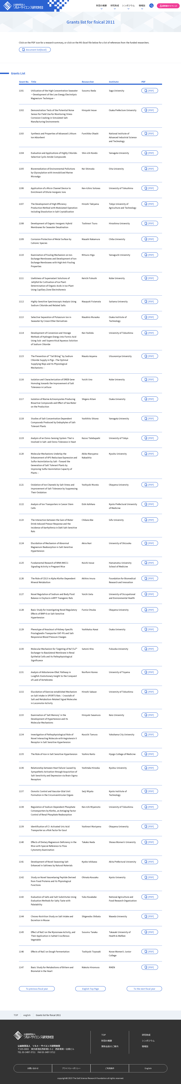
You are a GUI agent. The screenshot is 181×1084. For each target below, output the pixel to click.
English (148, 1068)
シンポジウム (128, 5)
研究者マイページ (169, 6)
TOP (103, 1034)
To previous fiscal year (37, 988)
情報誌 (142, 5)
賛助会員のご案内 (109, 1046)
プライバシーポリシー (71, 1068)
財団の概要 (101, 5)
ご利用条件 (109, 1068)
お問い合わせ (32, 1068)
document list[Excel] (36, 49)
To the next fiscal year (144, 988)
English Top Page (90, 988)
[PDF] (151, 90)
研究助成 (115, 5)
